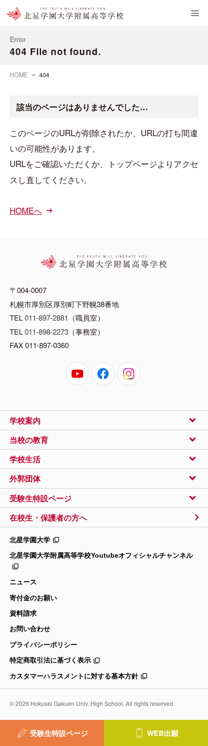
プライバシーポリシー (43, 644)
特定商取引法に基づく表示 (50, 660)
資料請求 (23, 613)
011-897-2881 (46, 317)
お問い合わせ (30, 629)
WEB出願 (162, 733)
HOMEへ (26, 210)
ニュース (23, 582)
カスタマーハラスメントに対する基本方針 (74, 676)
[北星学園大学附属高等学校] (65, 14)
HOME (19, 74)
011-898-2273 (46, 331)
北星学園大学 (30, 540)
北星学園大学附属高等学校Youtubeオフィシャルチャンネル (101, 555)
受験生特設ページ (59, 733)
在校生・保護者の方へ (48, 517)
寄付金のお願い (33, 598)
